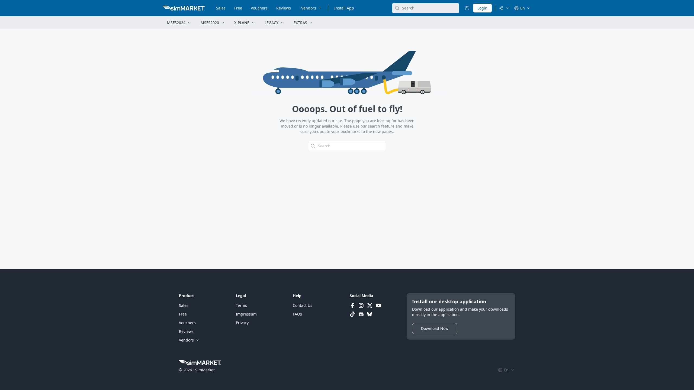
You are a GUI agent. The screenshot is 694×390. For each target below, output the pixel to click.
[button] (183, 305)
